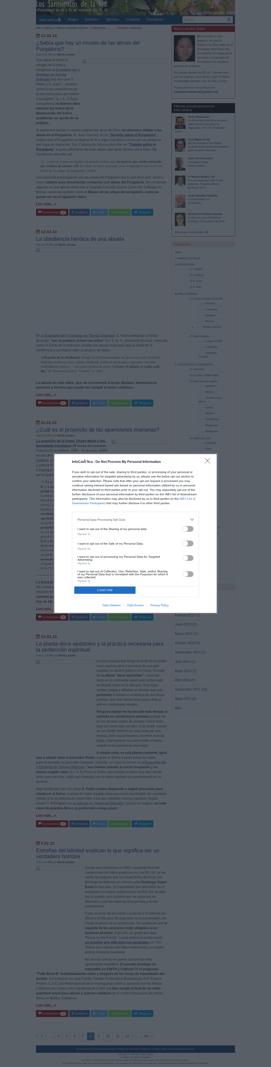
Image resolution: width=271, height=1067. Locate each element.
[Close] (209, 462)
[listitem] (135, 519)
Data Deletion (111, 605)
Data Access (135, 605)
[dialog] (135, 533)
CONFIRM (105, 590)
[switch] (188, 529)
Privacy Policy (159, 605)
